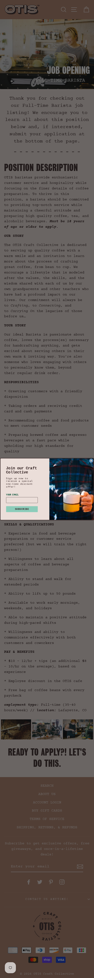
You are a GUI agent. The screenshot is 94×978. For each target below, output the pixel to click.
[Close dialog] (91, 460)
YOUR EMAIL (12, 495)
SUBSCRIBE (22, 509)
